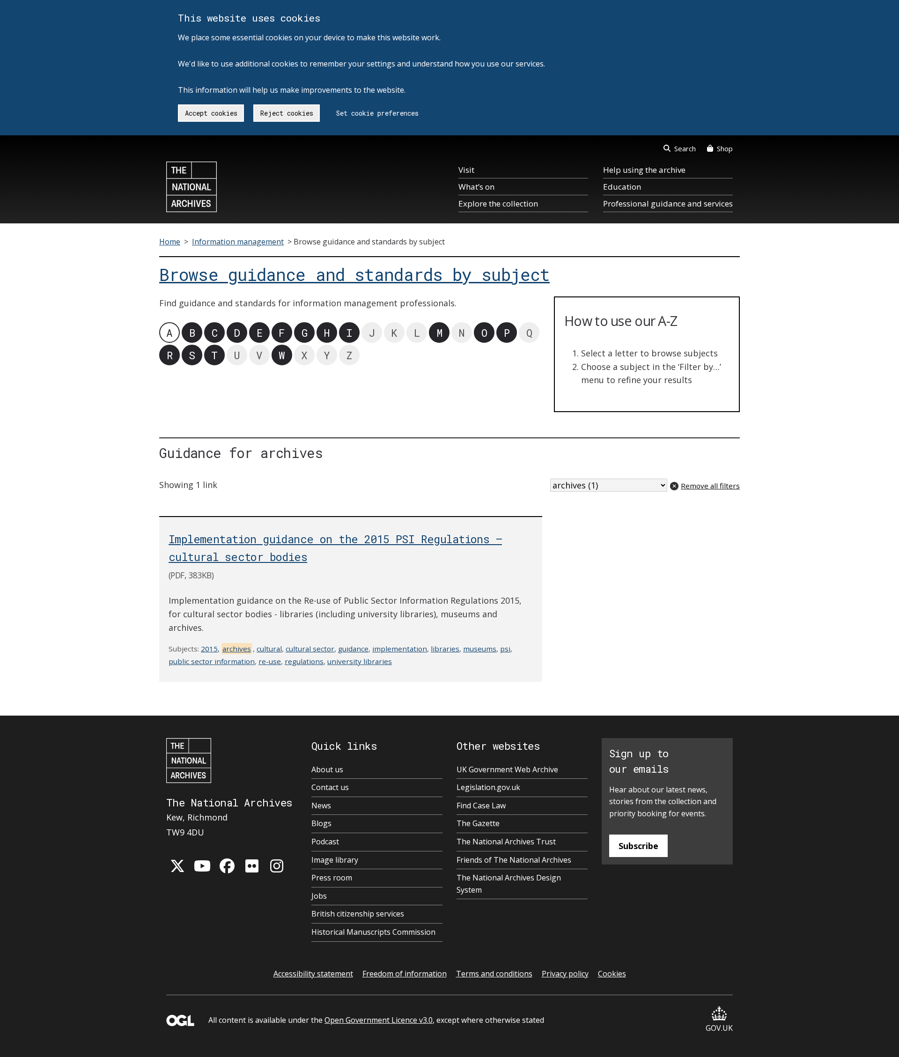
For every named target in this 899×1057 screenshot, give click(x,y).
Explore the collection (498, 203)
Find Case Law (481, 805)
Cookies (612, 973)
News (321, 805)
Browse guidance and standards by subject (354, 274)
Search (685, 148)
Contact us (330, 787)
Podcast (325, 841)
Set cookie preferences (377, 113)
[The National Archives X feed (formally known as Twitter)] (177, 866)
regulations (304, 661)
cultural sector (310, 648)
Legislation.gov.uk (488, 787)
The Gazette (478, 823)
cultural (269, 648)
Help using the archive (644, 169)
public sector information (212, 661)
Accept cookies (211, 113)
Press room (331, 877)
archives (236, 648)
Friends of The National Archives (514, 860)
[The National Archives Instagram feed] (276, 866)
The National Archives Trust (506, 841)
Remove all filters (710, 485)
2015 (209, 648)
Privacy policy (565, 973)
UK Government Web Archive (507, 769)
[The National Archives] (191, 187)
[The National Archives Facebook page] (227, 866)
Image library (334, 860)
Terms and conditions (494, 973)
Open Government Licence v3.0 (378, 1020)
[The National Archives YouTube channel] (202, 866)
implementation (399, 648)
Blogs (321, 823)
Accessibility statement (313, 973)
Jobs (319, 896)
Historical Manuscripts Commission (373, 932)
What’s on (476, 186)
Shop (725, 148)
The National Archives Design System (509, 883)
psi (505, 648)
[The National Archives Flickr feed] (252, 866)
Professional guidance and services (668, 203)
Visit (466, 169)
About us (327, 769)
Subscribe (638, 845)
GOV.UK (719, 1028)
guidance (353, 648)
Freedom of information (404, 973)
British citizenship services (357, 914)
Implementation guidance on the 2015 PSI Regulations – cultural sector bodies (335, 547)
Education (622, 186)
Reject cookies (286, 113)
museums (479, 648)
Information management (238, 242)
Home (169, 242)
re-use (269, 661)
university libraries (359, 661)
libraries (445, 648)
